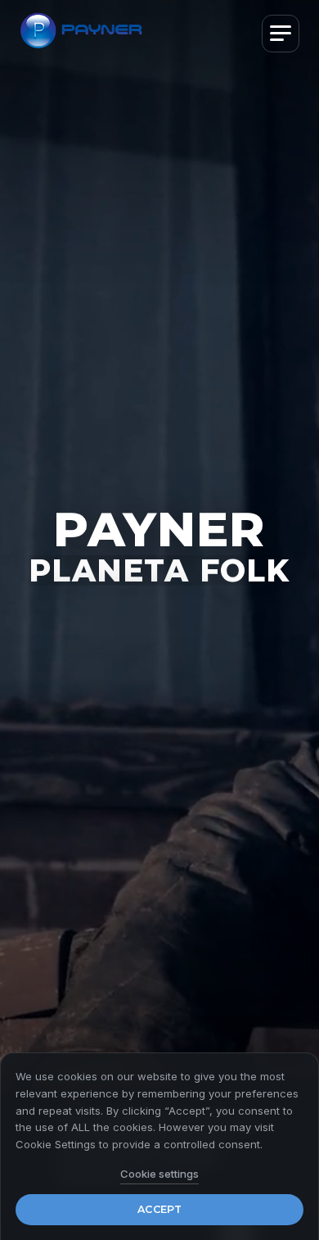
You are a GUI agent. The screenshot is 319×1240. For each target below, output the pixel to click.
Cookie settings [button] (159, 1173)
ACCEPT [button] (159, 1209)
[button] (280, 33)
